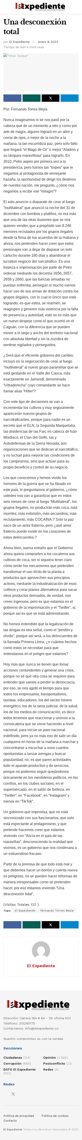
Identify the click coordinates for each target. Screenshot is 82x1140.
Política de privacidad (18, 1116)
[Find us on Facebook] (5, 1094)
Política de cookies (55, 1116)
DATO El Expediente (19, 1069)
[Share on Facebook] (12, 98)
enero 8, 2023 (48, 42)
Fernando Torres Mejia (57, 910)
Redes (48, 1069)
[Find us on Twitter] (13, 1094)
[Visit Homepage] (41, 6)
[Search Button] (77, 7)
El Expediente (19, 42)
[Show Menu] (5, 7)
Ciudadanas (12, 1057)
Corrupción (12, 1063)
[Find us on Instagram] (21, 1094)
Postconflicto (54, 1063)
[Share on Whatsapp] (32, 98)
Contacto (10, 1120)
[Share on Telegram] (70, 98)
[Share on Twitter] (51, 98)
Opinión (49, 1057)
